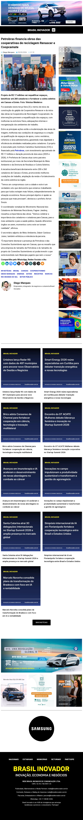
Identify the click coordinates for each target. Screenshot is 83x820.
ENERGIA (20, 274)
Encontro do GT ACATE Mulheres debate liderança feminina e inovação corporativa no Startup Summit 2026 (62, 449)
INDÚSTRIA (38, 274)
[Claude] (22, 263)
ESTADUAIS (28, 759)
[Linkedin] (7, 263)
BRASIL (16, 271)
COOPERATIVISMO (37, 271)
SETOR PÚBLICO (26, 277)
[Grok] (34, 263)
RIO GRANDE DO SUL (9, 277)
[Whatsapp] (3, 263)
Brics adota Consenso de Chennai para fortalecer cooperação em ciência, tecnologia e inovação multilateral (19, 449)
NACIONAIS (14, 759)
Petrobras (19, 150)
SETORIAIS (56, 759)
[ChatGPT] (26, 263)
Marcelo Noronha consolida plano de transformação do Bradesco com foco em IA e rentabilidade (19, 613)
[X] (19, 263)
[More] (42, 263)
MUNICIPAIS (42, 759)
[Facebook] (11, 263)
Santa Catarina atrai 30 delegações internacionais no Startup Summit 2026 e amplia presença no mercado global (20, 558)
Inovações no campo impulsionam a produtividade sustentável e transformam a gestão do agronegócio (62, 504)
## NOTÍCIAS (6, 271)
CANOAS (24, 271)
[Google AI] (38, 263)
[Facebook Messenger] (15, 263)
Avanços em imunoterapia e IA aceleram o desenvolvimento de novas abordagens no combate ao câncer (21, 504)
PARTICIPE (69, 759)
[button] (53, 30)
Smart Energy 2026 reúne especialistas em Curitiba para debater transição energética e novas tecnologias (61, 395)
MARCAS (48, 274)
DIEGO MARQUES (8, 274)
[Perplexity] (30, 263)
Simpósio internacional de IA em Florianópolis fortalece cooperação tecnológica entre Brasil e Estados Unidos (62, 558)
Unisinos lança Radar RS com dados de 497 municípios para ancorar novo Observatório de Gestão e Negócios (19, 395)
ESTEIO (29, 274)
